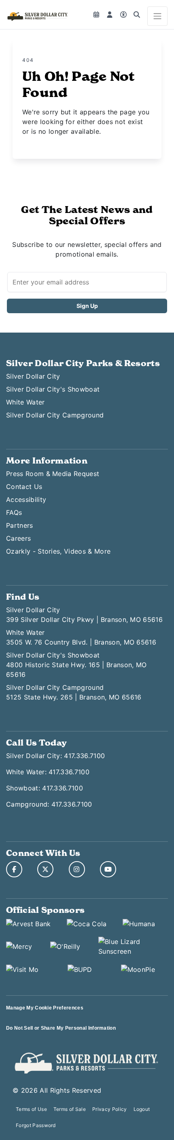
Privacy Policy (109, 1109)
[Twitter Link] (45, 869)
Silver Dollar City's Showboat (53, 389)
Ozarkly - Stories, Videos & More (58, 551)
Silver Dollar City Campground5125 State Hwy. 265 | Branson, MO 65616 (73, 692)
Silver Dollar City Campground (55, 415)
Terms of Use (31, 1109)
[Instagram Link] (77, 869)
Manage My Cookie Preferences (44, 1008)
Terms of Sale (69, 1109)
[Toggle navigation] (157, 16)
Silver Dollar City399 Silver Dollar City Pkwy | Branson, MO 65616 (84, 615)
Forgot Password (36, 1125)
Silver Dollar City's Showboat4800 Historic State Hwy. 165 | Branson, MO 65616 (76, 665)
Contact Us (24, 487)
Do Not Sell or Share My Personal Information (61, 1028)
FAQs (14, 512)
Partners (19, 525)
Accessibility (26, 499)
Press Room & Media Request (52, 474)
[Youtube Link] (108, 869)
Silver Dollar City (33, 376)
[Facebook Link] (14, 869)
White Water (25, 402)
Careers (18, 538)
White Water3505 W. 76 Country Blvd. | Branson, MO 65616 (81, 637)
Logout (142, 1109)
